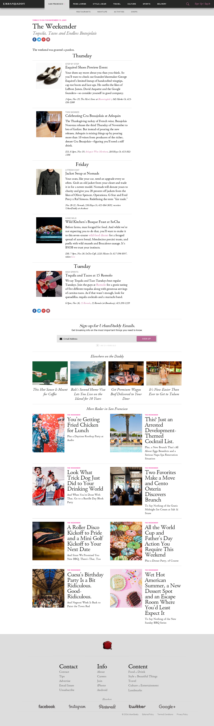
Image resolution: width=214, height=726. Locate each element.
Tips (62, 676)
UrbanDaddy (14, 4)
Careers (101, 676)
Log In (207, 3)
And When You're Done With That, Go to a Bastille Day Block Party (85, 498)
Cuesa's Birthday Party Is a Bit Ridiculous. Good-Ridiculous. (85, 586)
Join (99, 681)
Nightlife (102, 12)
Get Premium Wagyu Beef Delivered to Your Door (126, 394)
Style (99, 4)
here (73, 256)
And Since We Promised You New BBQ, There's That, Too (84, 557)
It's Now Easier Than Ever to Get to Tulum (164, 392)
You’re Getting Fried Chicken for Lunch (83, 425)
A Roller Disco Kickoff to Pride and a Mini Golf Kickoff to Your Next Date (84, 538)
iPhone (101, 685)
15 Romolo (85, 303)
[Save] (48, 39)
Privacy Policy (182, 714)
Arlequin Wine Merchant (96, 151)
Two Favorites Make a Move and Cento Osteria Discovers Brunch (160, 486)
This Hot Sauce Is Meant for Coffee (50, 392)
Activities (119, 12)
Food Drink (79, 4)
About (101, 672)
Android (102, 690)
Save (44, 39)
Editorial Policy (148, 714)
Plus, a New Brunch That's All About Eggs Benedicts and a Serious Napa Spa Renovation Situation (161, 453)
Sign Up (199, 3)
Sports (147, 4)
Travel (117, 4)
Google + (167, 707)
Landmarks (135, 690)
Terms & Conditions (165, 714)
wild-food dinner (99, 235)
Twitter (137, 707)
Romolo (101, 285)
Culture (132, 4)
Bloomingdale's (105, 99)
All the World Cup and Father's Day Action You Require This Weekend (160, 541)
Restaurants (83, 12)
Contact (64, 672)
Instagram (77, 707)
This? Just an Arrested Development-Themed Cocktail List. (160, 430)
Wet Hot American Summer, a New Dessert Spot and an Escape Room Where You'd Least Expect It (163, 594)
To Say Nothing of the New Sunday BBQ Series (160, 621)
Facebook (47, 707)
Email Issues (66, 685)
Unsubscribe (66, 690)
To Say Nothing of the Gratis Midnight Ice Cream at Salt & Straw (161, 509)
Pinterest (107, 707)
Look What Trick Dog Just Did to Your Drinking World (85, 481)
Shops (134, 12)
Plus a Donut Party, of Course (161, 561)
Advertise (64, 681)
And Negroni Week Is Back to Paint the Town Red (84, 604)
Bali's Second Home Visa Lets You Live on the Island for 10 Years (88, 394)
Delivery (161, 4)
